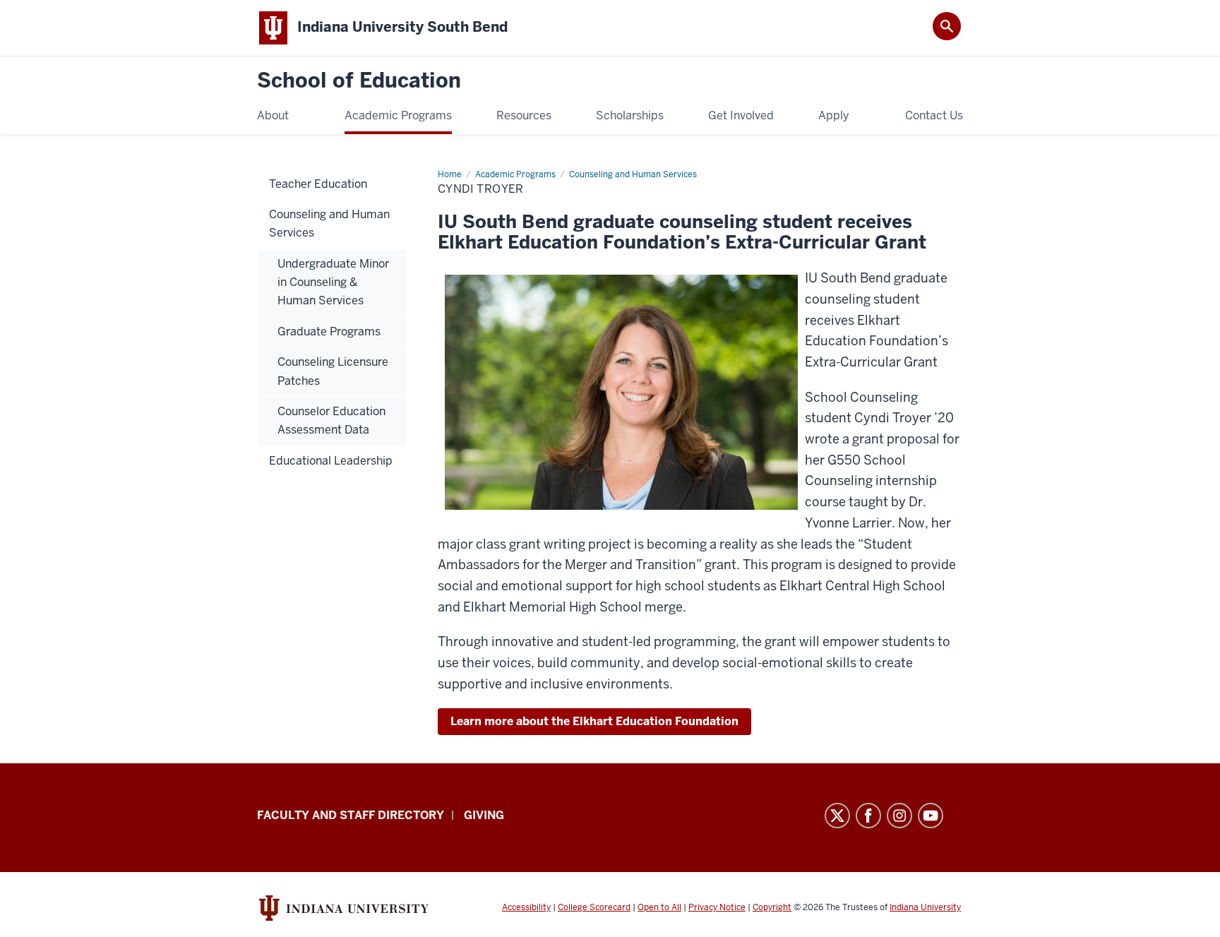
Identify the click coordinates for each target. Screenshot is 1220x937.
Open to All (659, 907)
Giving (484, 815)
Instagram (899, 815)
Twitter (837, 815)
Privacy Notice (717, 907)
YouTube (930, 815)
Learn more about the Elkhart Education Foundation (594, 721)
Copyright (772, 907)
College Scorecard (594, 907)
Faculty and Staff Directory (350, 815)
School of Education (359, 80)
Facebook (868, 815)
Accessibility (526, 907)
